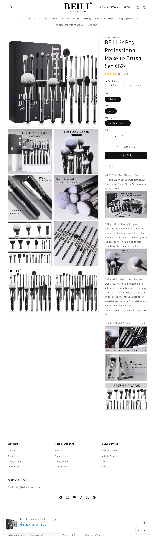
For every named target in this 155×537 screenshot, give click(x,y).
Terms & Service (15, 466)
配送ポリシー (97, 535)
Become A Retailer (110, 450)
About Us (12, 450)
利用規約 (85, 535)
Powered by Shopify (37, 535)
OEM (104, 461)
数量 (107, 130)
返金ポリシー (52, 535)
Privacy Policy (14, 461)
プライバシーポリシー (70, 535)
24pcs (111, 111)
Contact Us (13, 456)
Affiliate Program (110, 456)
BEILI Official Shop (21, 535)
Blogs (104, 466)
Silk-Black (113, 99)
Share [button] (111, 166)
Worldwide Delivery (118, 123)
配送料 (113, 85)
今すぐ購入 (126, 155)
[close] (55, 520)
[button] (11, 7)
